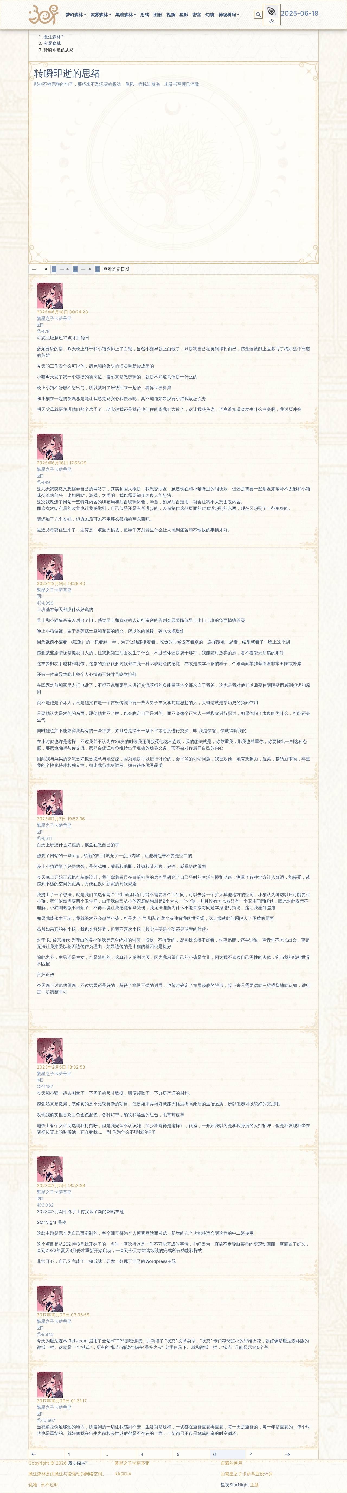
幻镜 (209, 14)
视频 (170, 14)
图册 (157, 14)
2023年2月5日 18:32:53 (61, 1067)
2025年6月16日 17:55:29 (61, 462)
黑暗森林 (124, 14)
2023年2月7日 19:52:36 (61, 818)
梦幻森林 (74, 14)
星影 (183, 14)
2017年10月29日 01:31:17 (62, 1400)
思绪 (144, 14)
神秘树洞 (227, 14)
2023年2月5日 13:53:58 (61, 1185)
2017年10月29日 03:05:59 (63, 1314)
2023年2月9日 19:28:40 (61, 583)
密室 (196, 14)
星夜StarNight (235, 1484)
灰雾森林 (99, 14)
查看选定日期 (116, 269)
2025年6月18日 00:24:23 (62, 312)
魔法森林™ (54, 36)
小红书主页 (129, 1484)
